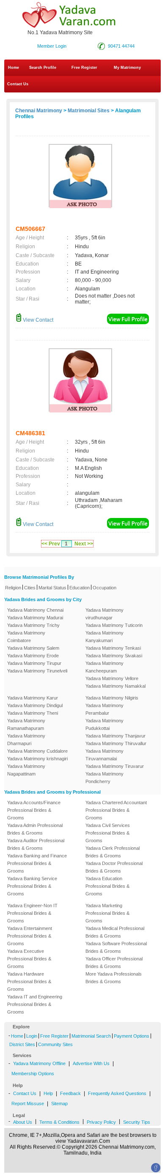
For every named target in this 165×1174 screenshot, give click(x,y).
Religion (13, 587)
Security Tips (136, 1122)
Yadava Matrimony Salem (33, 648)
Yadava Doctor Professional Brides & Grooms (114, 867)
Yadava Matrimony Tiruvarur (114, 766)
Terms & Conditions (59, 1122)
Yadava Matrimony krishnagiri (37, 758)
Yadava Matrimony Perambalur (104, 709)
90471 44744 (121, 46)
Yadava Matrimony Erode (33, 655)
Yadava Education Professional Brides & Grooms (107, 886)
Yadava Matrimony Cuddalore (37, 751)
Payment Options (131, 1035)
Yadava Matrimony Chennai (35, 610)
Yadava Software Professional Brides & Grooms (116, 947)
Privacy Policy (101, 1122)
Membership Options (32, 1073)
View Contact (37, 320)
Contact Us (17, 84)
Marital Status (52, 587)
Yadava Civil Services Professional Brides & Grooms (107, 833)
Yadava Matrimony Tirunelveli (37, 670)
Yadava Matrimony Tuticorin (114, 625)
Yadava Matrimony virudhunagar (104, 613)
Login (31, 1035)
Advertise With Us (91, 1063)
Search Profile (42, 67)
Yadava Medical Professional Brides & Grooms (114, 932)
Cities (30, 587)
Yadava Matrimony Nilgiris (111, 697)
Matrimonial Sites (89, 111)
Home (13, 67)
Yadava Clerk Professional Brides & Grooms (112, 852)
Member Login (51, 46)
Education (79, 587)
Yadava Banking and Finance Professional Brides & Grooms (37, 863)
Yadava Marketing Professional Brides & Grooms (107, 913)
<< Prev (50, 544)
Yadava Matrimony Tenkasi (113, 648)
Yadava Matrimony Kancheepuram (104, 667)
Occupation (104, 587)
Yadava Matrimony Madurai (35, 617)
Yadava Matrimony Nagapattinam (26, 770)
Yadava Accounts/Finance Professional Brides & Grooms (33, 810)
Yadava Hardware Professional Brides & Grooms (29, 981)
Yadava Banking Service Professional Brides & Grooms (32, 886)
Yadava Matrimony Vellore (111, 678)
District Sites (22, 1044)
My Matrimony (127, 67)
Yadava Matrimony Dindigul (35, 705)
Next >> (83, 544)
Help (48, 1093)
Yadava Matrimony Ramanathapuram (26, 724)
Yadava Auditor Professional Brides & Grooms (35, 844)
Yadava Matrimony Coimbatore (26, 636)
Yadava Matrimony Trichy (33, 625)
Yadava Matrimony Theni (32, 713)
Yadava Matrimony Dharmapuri (26, 739)
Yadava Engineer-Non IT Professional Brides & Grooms (32, 913)
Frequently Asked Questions (117, 1093)
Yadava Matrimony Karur (32, 697)
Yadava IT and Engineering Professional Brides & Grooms (34, 1004)
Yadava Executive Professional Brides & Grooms (29, 959)
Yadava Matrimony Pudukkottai (104, 724)
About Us (22, 1122)
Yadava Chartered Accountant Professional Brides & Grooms (116, 810)
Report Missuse (27, 1103)
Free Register (84, 67)
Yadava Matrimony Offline (39, 1063)
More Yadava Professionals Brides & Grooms (113, 977)
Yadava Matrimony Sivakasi (113, 655)
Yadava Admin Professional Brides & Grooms (35, 829)
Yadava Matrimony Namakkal (115, 686)
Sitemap (59, 1103)
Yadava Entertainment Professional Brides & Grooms (29, 936)
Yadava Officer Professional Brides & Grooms (114, 962)
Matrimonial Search (91, 1035)
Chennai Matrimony (38, 111)
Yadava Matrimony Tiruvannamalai (104, 754)
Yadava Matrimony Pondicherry (104, 777)
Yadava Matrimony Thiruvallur (115, 743)
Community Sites (55, 1044)
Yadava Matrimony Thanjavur (115, 735)
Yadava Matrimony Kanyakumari (104, 636)
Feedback (70, 1093)
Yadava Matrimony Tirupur (34, 663)
